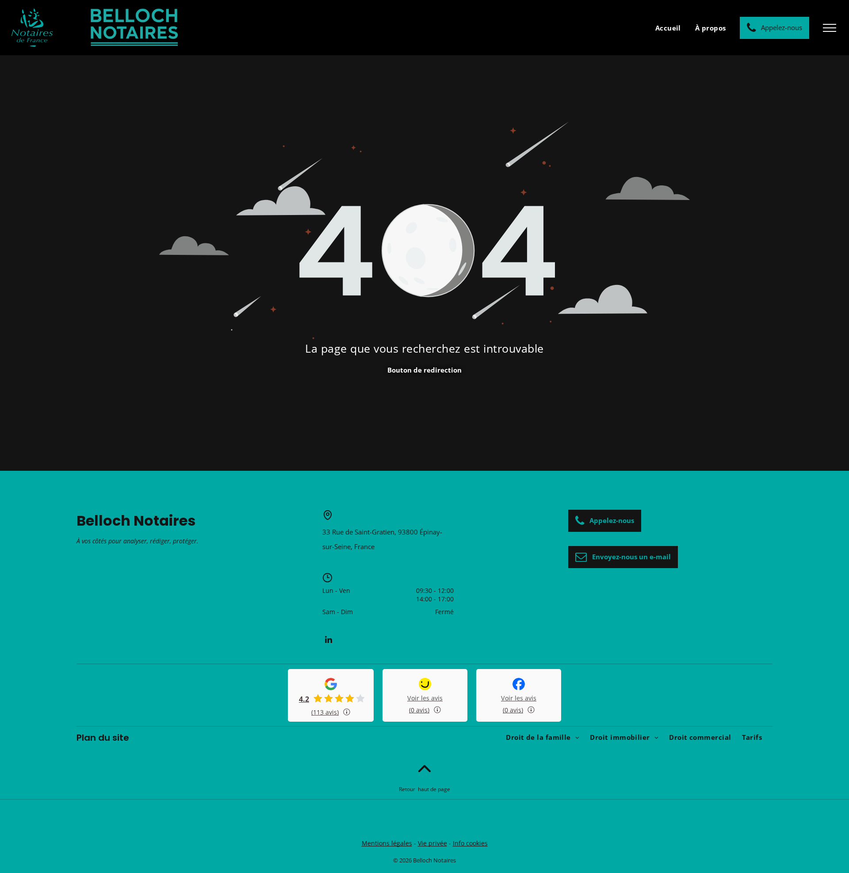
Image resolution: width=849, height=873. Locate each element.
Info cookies (470, 843)
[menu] (829, 27)
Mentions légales (387, 843)
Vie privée (432, 843)
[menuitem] (668, 27)
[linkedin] (328, 640)
